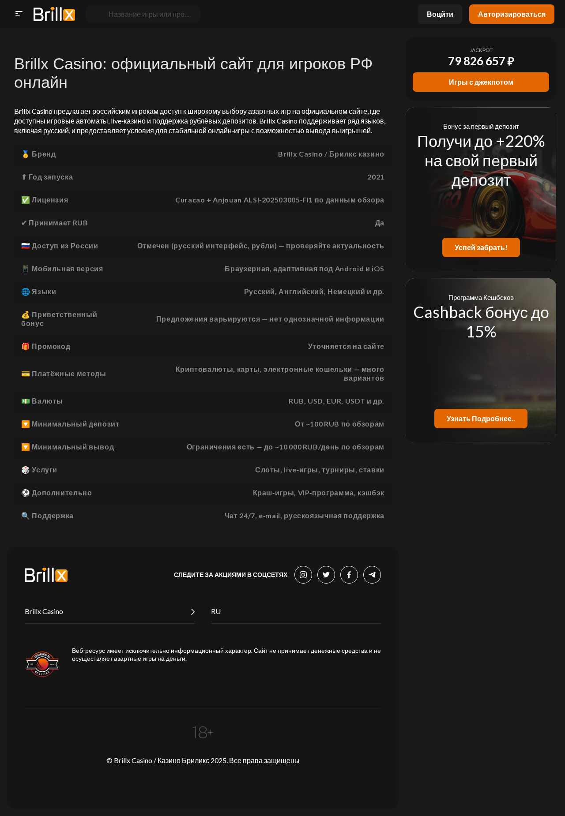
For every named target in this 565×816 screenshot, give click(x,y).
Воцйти (440, 14)
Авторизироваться (512, 14)
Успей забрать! (481, 247)
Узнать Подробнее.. (481, 418)
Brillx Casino (44, 611)
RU (216, 611)
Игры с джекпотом (481, 82)
